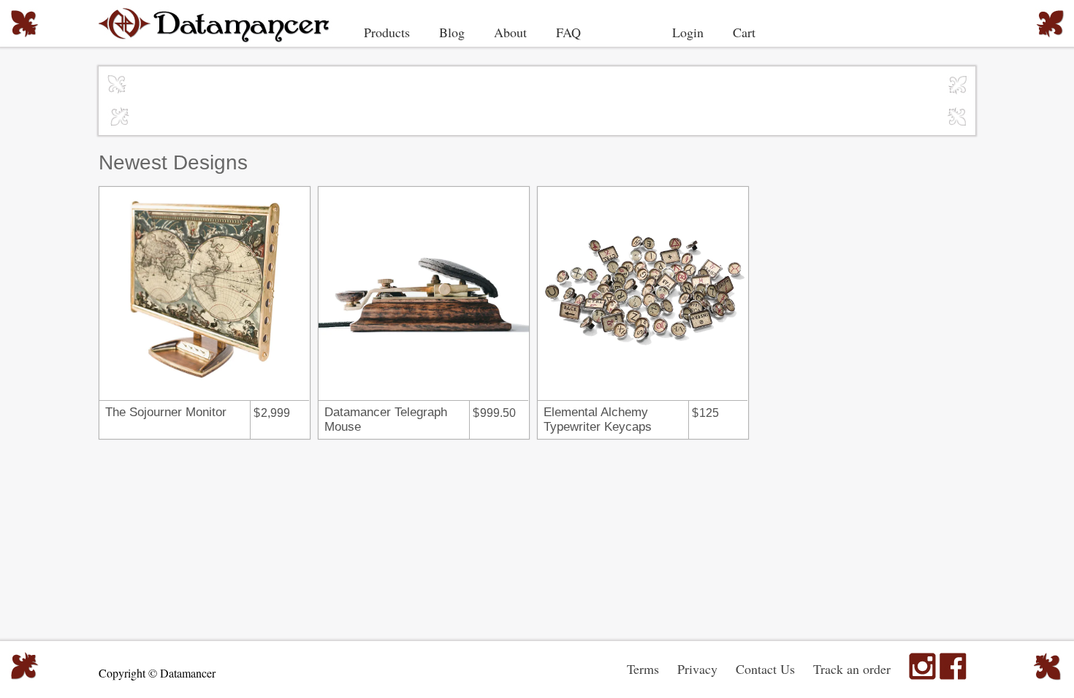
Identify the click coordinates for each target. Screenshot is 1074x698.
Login (688, 32)
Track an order (852, 669)
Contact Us (765, 669)
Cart (744, 32)
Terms (643, 669)
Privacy (697, 669)
